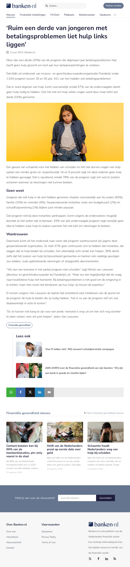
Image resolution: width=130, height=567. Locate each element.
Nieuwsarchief (13, 542)
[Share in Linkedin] (39, 392)
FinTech (54, 15)
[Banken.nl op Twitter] (90, 559)
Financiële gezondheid (19, 325)
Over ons (11, 531)
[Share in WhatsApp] (11, 392)
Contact (10, 547)
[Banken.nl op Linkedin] (106, 559)
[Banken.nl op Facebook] (98, 559)
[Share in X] (30, 392)
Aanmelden (105, 498)
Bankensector (87, 15)
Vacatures (105, 15)
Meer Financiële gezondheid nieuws (105, 413)
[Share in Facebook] (20, 392)
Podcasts (69, 15)
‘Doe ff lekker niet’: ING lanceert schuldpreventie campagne (79, 349)
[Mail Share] (49, 392)
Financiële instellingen (33, 15)
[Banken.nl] (13, 3)
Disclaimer (47, 531)
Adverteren (12, 537)
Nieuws (10, 15)
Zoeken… (53, 5)
